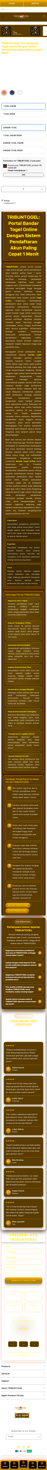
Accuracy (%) (10, 1268)
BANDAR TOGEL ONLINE (13, 143)
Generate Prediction (23, 1280)
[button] (2, 16)
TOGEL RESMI (9, 114)
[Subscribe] (38, 1437)
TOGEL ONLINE (9, 106)
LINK (32, 1466)
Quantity (5, 183)
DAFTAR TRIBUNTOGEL (18, 905)
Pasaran (8, 1246)
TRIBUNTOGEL (12, 267)
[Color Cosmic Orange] (4, 92)
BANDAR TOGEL (10, 128)
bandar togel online (25, 461)
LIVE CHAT (42, 1466)
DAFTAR (35, 3)
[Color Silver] (19, 92)
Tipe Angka (9, 1257)
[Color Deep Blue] (12, 92)
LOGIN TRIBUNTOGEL (17, 911)
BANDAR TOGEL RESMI (12, 150)
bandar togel (34, 355)
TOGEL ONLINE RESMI (12, 135)
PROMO (5, 1466)
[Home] (21, 16)
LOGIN (12, 3)
